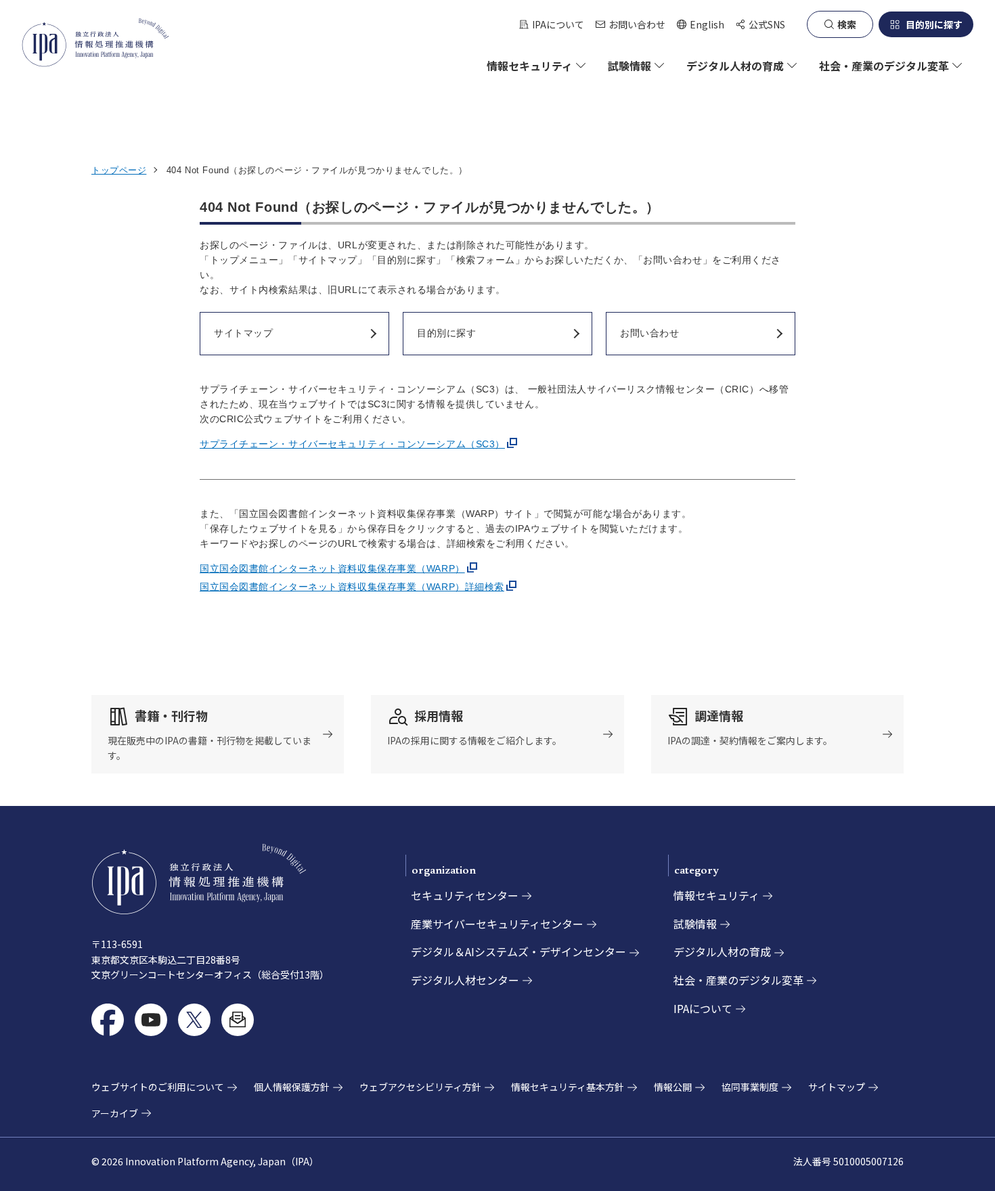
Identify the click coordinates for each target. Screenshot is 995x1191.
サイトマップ (836, 1087)
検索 (846, 24)
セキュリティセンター (464, 895)
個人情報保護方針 (292, 1087)
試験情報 (695, 924)
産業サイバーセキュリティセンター (497, 924)
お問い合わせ (637, 24)
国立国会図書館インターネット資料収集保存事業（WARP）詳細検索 (352, 586)
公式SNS (767, 24)
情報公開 (673, 1087)
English (700, 25)
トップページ (118, 170)
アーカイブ (114, 1113)
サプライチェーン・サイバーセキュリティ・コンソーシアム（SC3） (352, 444)
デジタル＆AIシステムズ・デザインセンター (518, 951)
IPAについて (558, 24)
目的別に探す (934, 24)
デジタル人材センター (465, 980)
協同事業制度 (750, 1087)
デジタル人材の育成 (722, 951)
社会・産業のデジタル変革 (738, 980)
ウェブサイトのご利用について (157, 1087)
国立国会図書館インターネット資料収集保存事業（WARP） (332, 568)
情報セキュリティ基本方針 (567, 1087)
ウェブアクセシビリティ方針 (420, 1087)
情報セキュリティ (716, 895)
